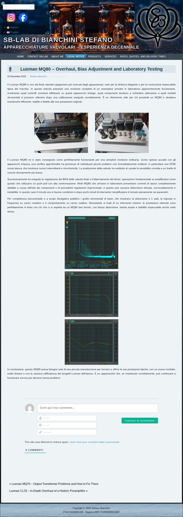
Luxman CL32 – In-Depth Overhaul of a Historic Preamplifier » (48, 490)
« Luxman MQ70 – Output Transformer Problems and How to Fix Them (53, 483)
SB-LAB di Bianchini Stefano (58, 39)
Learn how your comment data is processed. (95, 442)
